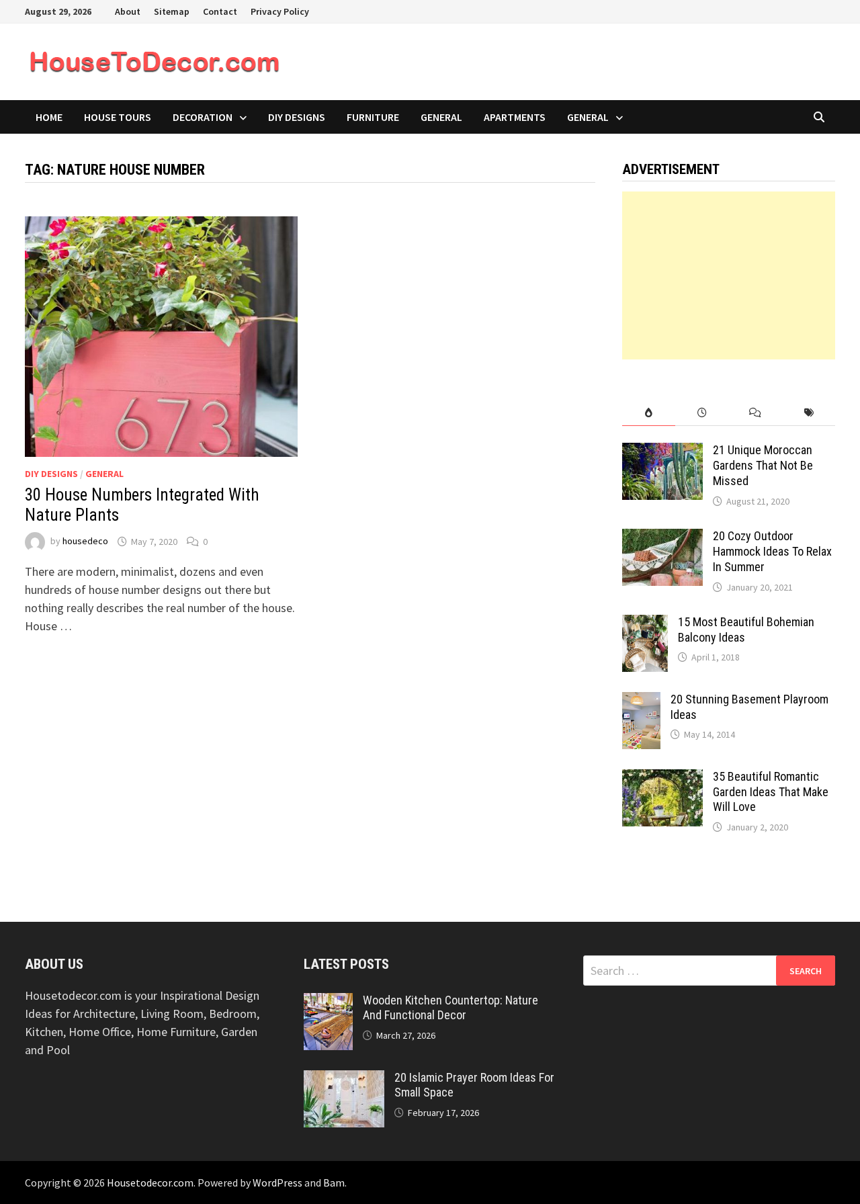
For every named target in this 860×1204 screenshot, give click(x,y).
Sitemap (171, 11)
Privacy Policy (280, 11)
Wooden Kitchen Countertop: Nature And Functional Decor (450, 1008)
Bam (334, 1182)
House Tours (117, 117)
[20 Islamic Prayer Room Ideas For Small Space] (344, 1079)
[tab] (648, 413)
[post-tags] (808, 413)
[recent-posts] (701, 413)
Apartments (515, 117)
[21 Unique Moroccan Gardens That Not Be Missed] (662, 452)
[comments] (754, 413)
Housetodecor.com (150, 1182)
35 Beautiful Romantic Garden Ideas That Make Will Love (770, 791)
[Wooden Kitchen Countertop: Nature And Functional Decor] (328, 1002)
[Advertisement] (729, 275)
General (441, 117)
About (127, 11)
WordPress (277, 1182)
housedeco (85, 541)
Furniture (373, 117)
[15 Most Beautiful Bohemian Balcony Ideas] (645, 624)
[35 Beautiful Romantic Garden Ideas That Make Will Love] (662, 778)
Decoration (202, 117)
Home (49, 117)
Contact (220, 11)
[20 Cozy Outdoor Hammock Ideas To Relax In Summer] (662, 538)
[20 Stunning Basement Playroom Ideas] (641, 701)
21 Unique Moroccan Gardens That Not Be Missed (763, 465)
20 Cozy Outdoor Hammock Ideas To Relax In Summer (772, 551)
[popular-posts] (648, 413)
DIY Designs (296, 117)
